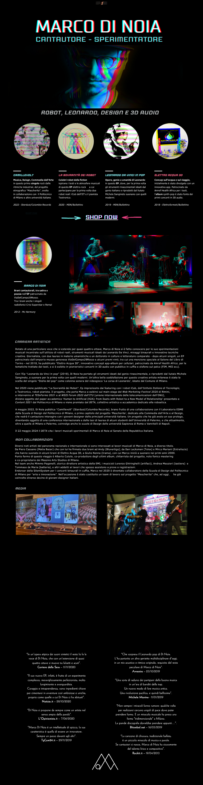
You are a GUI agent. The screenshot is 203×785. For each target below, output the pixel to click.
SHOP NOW (31, 213)
